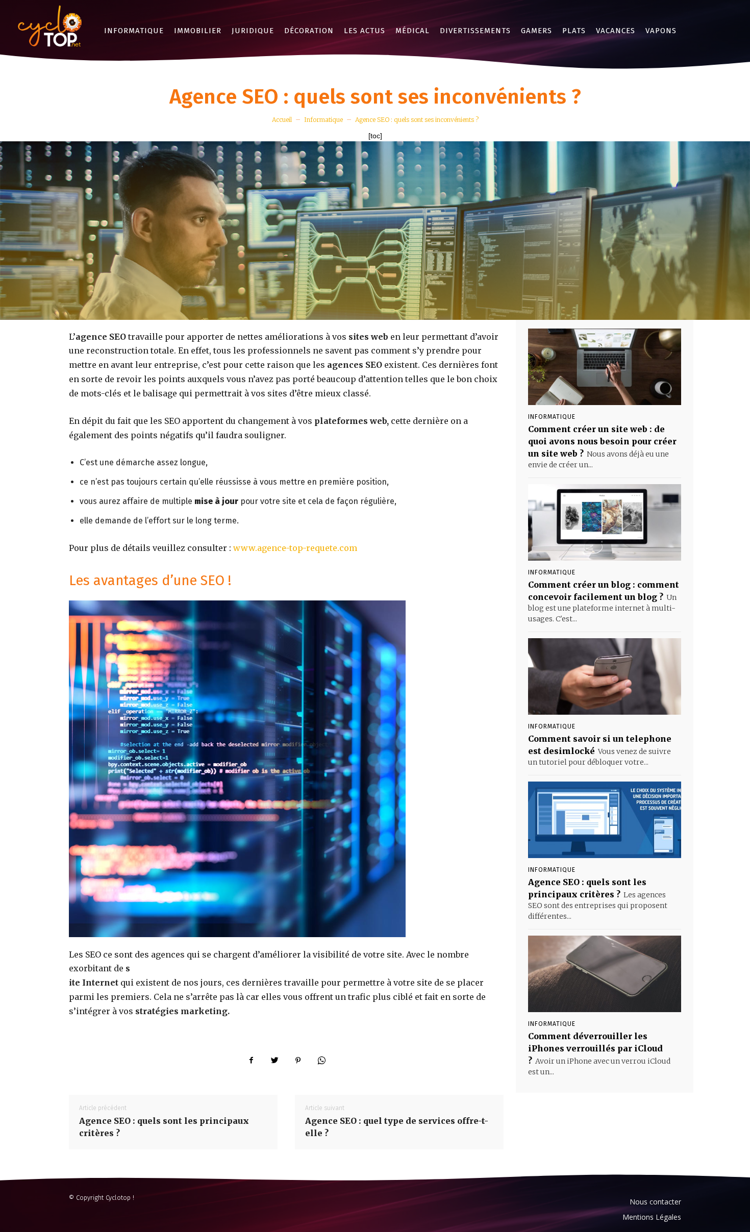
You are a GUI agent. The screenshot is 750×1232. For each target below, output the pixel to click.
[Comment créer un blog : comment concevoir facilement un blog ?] (604, 522)
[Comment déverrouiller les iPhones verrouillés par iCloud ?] (604, 974)
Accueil (282, 119)
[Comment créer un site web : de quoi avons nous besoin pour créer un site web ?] (604, 367)
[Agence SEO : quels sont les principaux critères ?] (604, 820)
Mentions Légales (651, 1217)
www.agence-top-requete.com (295, 548)
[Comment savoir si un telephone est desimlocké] (604, 676)
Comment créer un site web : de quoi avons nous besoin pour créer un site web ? (602, 441)
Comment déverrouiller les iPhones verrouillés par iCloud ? (595, 1048)
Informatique (323, 119)
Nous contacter (655, 1201)
